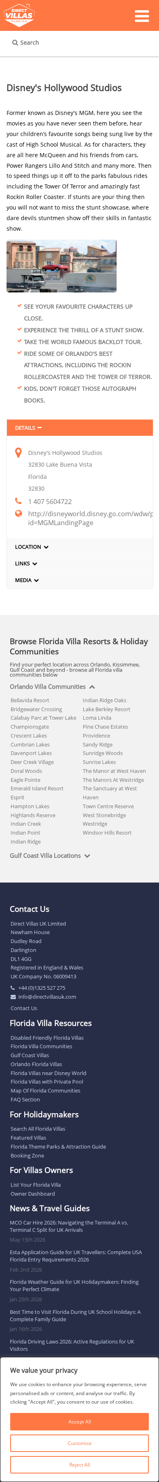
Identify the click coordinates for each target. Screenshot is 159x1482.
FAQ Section (25, 1099)
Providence (96, 735)
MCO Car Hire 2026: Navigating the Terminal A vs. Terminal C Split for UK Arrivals (69, 1226)
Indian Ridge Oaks (104, 700)
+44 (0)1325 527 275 (41, 987)
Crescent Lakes (29, 735)
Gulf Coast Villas (30, 1055)
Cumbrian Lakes (30, 744)
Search (29, 42)
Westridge (95, 823)
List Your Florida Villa (36, 1184)
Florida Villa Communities (41, 1046)
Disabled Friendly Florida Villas (47, 1037)
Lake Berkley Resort (106, 709)
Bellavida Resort (30, 700)
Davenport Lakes (31, 753)
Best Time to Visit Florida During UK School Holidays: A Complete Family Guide (75, 1315)
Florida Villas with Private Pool (47, 1081)
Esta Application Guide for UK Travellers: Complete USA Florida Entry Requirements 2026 (76, 1255)
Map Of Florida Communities (45, 1090)
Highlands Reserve (33, 815)
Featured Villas (28, 1137)
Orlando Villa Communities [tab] (48, 687)
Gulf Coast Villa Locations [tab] (45, 856)
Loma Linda (97, 717)
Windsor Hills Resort (107, 832)
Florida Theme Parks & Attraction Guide (58, 1146)
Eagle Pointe (25, 779)
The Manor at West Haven (114, 771)
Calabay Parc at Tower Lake (43, 717)
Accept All (79, 1421)
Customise (80, 1443)
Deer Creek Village (32, 762)
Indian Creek (26, 823)
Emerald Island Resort (37, 788)
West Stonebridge (104, 815)
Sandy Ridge (98, 744)
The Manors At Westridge (113, 779)
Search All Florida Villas (38, 1128)
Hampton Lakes (30, 806)
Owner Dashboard (33, 1193)
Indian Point (25, 832)
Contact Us (24, 1008)
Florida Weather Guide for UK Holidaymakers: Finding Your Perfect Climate (74, 1285)
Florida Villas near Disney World (48, 1073)
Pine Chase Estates (105, 726)
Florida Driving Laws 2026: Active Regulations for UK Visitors (72, 1345)
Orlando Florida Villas (36, 1064)
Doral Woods (26, 771)
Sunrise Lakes (99, 762)
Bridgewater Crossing (36, 709)
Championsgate (30, 726)
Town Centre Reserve (108, 806)
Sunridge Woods (103, 753)
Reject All (79, 1464)
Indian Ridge (26, 841)
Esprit (17, 797)
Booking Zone (27, 1155)
